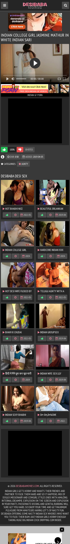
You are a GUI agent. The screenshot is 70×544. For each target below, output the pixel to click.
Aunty (24, 164)
